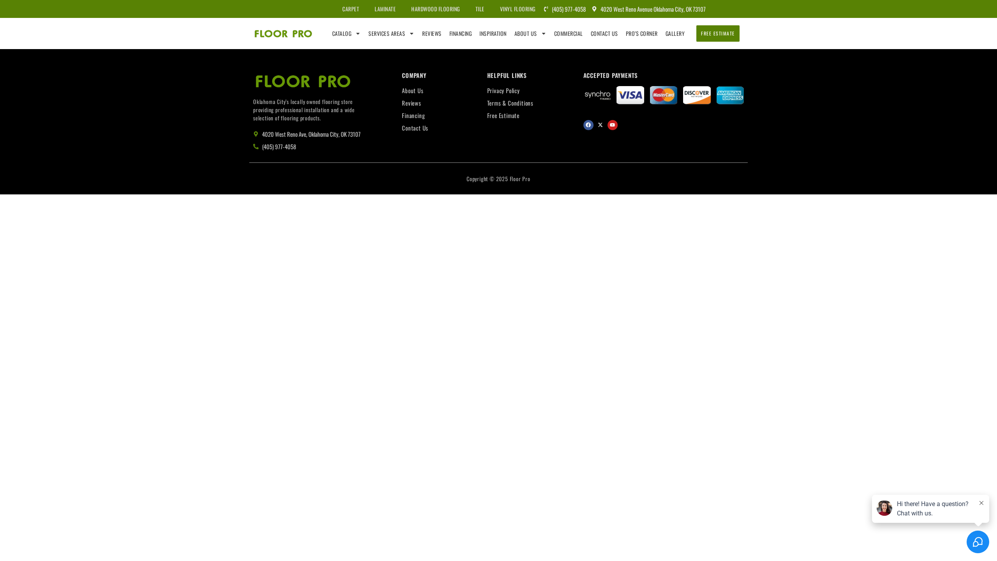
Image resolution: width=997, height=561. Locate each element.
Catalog (342, 33)
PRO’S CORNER (642, 33)
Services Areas (386, 33)
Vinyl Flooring (517, 9)
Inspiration (493, 33)
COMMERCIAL (568, 33)
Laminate (385, 9)
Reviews (432, 33)
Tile (480, 9)
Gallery (675, 33)
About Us (525, 33)
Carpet (350, 9)
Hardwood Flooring (435, 9)
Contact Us (604, 33)
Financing (460, 33)
